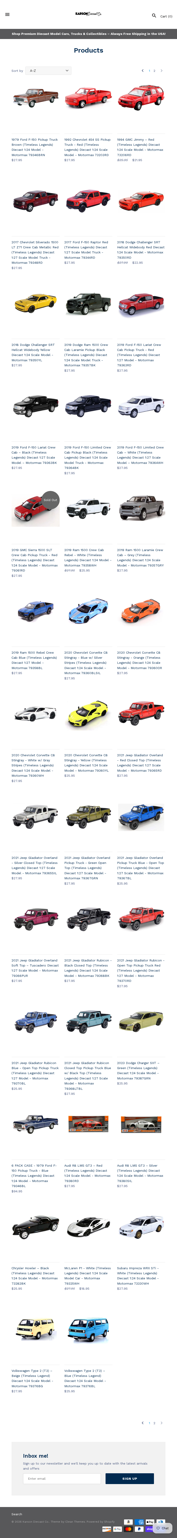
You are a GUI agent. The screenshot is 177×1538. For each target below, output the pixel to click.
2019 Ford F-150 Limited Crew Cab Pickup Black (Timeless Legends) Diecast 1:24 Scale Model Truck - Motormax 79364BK (87, 457)
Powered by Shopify (101, 1521)
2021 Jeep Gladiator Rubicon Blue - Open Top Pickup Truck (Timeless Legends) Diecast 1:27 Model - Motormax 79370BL (35, 1073)
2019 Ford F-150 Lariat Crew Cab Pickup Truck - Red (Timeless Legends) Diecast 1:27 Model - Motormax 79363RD (139, 355)
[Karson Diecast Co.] (88, 14)
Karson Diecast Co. (36, 1521)
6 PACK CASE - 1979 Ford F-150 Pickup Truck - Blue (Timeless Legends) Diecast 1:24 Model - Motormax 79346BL (34, 1176)
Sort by (17, 71)
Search (17, 1514)
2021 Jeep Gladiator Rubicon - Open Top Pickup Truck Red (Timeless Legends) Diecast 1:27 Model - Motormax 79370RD (141, 970)
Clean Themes (75, 1521)
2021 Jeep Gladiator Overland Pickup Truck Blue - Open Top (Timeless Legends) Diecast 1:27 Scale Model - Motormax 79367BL (140, 868)
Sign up (129, 1478)
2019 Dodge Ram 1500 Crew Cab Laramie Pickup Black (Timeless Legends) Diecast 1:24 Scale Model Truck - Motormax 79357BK (86, 355)
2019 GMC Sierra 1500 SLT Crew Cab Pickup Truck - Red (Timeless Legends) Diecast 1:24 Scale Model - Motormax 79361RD (35, 560)
